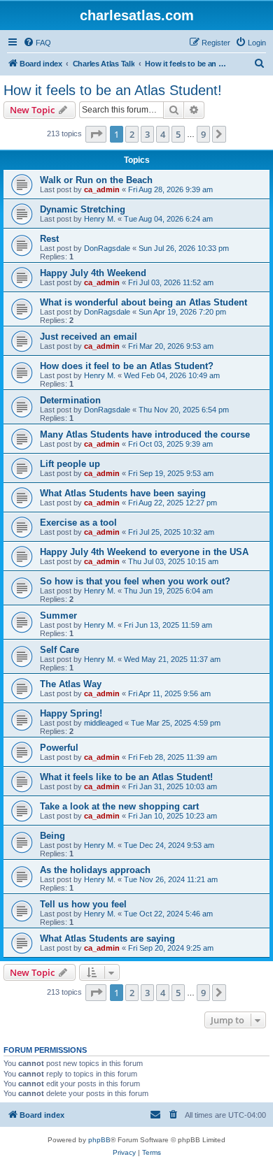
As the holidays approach (95, 870)
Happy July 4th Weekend (93, 273)
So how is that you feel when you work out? (135, 581)
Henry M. (99, 219)
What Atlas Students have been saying (123, 493)
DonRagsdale (107, 248)
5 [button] (178, 134)
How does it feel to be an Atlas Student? (127, 366)
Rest (49, 238)
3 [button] (147, 134)
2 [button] (132, 134)
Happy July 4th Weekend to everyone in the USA (144, 552)
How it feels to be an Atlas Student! (113, 90)
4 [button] (162, 134)
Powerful (59, 747)
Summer (58, 615)
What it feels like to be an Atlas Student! (126, 777)
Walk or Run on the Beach (96, 180)
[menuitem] (37, 42)
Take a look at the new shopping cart (119, 806)
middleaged (103, 723)
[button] (95, 134)
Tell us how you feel (83, 904)
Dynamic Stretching (82, 209)
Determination (70, 400)
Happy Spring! (71, 713)
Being (52, 835)
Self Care (59, 650)
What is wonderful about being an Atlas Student (143, 302)
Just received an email (88, 336)
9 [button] (203, 134)
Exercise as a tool (78, 522)
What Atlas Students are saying (107, 938)
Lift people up (70, 464)
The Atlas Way (71, 684)
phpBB (99, 1140)
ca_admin (102, 189)
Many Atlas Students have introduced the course (145, 434)
